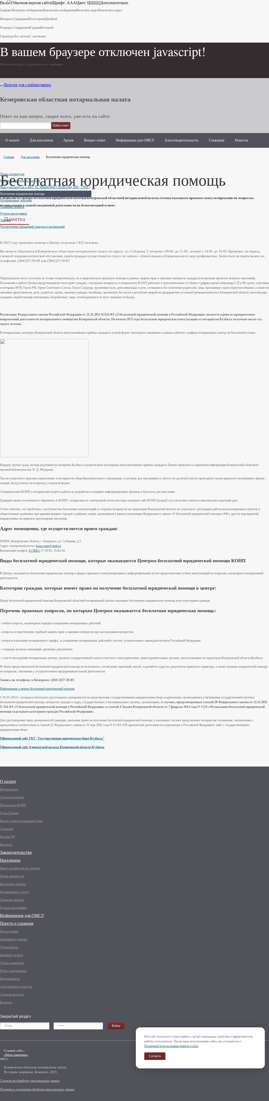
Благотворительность (181, 140)
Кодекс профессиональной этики (21, 821)
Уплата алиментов (12, 963)
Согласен (155, 1056)
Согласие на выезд (12, 994)
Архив (68, 140)
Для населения (41, 140)
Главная (9, 157)
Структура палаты (12, 797)
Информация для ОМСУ (135, 140)
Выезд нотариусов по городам (20, 868)
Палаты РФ (7, 837)
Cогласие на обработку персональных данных (30, 1081)
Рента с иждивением (13, 971)
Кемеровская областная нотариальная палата (65, 99)
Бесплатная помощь (13, 884)
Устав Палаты (9, 813)
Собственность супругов (16, 986)
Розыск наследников (13, 908)
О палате (12, 140)
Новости (241, 140)
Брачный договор (11, 955)
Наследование (9, 931)
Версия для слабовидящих (27, 85)
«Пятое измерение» (16, 1054)
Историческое (9, 789)
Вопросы (6, 1002)
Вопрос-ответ (94, 140)
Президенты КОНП (13, 805)
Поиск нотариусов (12, 876)
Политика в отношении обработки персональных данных (37, 1089)
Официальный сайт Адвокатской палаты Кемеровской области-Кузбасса (52, 747)
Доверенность (9, 947)
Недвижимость (10, 979)
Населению (10, 860)
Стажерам (216, 140)
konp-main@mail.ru (48, 546)
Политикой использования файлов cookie (171, 1046)
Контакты (6, 844)
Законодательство (16, 852)
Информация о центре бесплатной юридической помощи (37, 689)
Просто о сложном (16, 923)
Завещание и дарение (13, 939)
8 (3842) (34, 550)
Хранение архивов (12, 900)
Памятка (14, 219)
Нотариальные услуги (14, 892)
